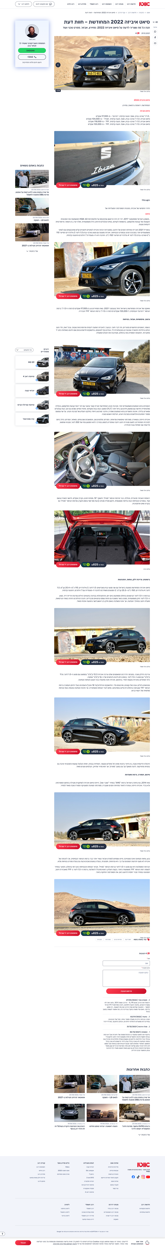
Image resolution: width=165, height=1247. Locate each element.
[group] (102, 64)
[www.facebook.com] (133, 1177)
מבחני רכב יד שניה (112, 1216)
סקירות (99, 939)
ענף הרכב (121, 12)
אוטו (148, 12)
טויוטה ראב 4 (89, 1192)
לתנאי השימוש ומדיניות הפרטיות (65, 1244)
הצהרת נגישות (113, 1174)
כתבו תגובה (146, 968)
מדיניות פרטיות (113, 1167)
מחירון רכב (41, 1174)
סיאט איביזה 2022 (142, 100)
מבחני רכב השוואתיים (111, 1212)
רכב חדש (42, 1171)
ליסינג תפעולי (64, 1212)
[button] (44, 4)
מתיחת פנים (118, 939)
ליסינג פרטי (65, 1216)
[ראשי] (143, 1165)
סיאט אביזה (145, 111)
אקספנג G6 (90, 1171)
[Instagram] (143, 1177)
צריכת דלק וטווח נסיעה (37, 1178)
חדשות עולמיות (145, 1212)
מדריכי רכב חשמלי (87, 1216)
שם (148, 958)
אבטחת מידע (114, 1171)
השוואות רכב (40, 1167)
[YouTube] (148, 1177)
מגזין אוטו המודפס (63, 1174)
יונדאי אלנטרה (89, 1181)
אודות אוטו (114, 1181)
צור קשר (115, 1188)
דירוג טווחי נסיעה (88, 1219)
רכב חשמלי (90, 1208)
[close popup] (115, 1221)
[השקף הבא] (58, 64)
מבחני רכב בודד (113, 1208)
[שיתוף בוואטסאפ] (155, 31)
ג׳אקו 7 (91, 1174)
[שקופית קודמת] (146, 64)
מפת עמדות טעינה (88, 1212)
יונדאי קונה (90, 1167)
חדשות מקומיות (144, 1208)
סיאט (147, 213)
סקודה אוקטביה (88, 1188)
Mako (67, 1167)
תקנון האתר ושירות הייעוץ (109, 1178)
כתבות (141, 12)
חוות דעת (128, 939)
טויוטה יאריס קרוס (88, 1185)
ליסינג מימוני (65, 1208)
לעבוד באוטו (114, 1185)
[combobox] (24, 350)
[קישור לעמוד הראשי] (144, 4)
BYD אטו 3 (90, 1178)
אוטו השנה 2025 (63, 1171)
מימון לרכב (41, 1181)
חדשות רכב (132, 12)
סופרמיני (108, 939)
